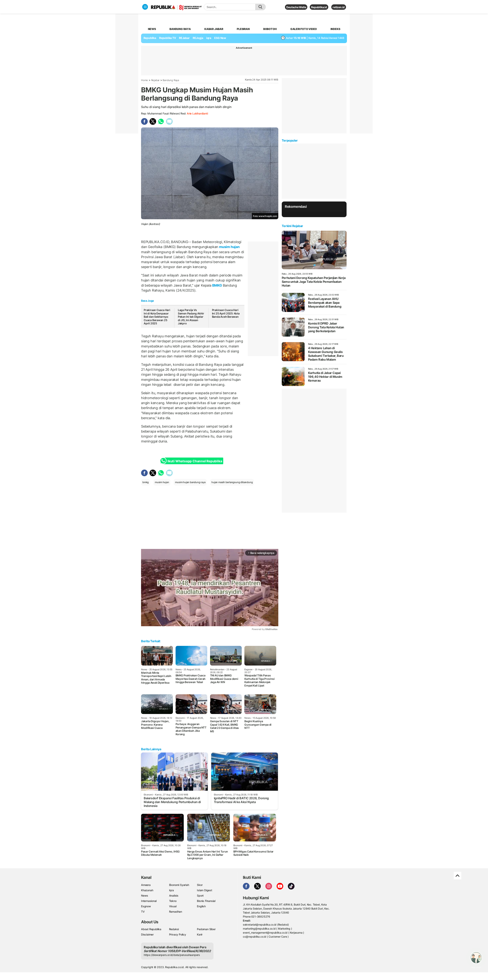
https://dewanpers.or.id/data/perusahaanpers (172, 954)
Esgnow (146, 906)
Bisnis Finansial (206, 900)
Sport (200, 895)
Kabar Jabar (213, 29)
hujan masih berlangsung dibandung (232, 482)
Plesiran (243, 29)
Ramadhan (175, 911)
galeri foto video (303, 29)
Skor (199, 884)
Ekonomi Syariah (179, 884)
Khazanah (147, 890)
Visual (173, 906)
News (144, 895)
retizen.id (339, 7)
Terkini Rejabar (292, 226)
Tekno (173, 900)
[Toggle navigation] (145, 7)
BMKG (217, 285)
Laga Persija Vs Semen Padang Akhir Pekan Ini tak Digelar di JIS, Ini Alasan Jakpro (191, 316)
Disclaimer (147, 934)
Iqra (171, 890)
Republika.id (319, 7)
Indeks (335, 29)
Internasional (149, 900)
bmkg (145, 482)
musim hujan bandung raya (190, 482)
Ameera (146, 884)
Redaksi (174, 929)
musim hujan (228, 247)
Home (144, 80)
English (201, 906)
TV (143, 911)
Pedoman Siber (206, 929)
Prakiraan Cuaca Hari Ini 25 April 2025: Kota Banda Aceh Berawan (226, 313)
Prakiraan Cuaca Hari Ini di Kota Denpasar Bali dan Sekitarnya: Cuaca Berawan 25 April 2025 (157, 316)
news (152, 29)
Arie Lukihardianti (197, 113)
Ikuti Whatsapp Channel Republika (195, 461)
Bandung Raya (171, 80)
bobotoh (270, 29)
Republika (150, 37)
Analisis (173, 895)
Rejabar (155, 80)
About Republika (151, 929)
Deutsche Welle (296, 7)
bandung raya (180, 29)
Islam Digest (204, 890)
